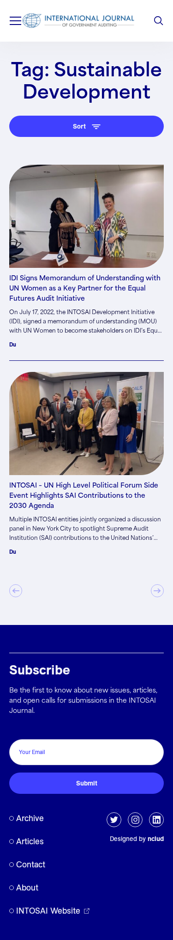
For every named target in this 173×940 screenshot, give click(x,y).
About (27, 887)
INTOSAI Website (48, 910)
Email (20, 729)
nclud (156, 839)
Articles (30, 841)
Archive (30, 818)
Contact (30, 864)
